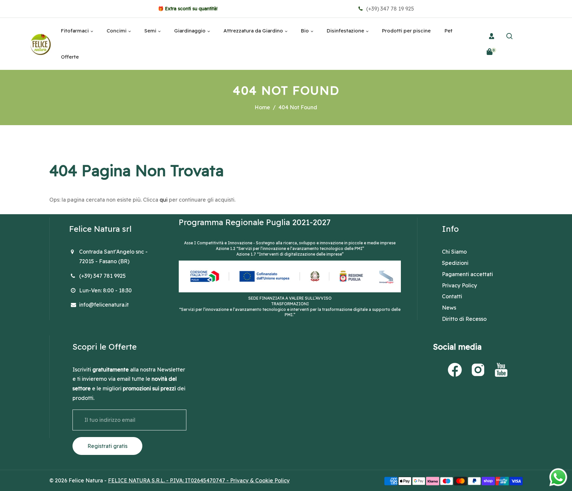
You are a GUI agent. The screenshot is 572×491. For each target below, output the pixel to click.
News (449, 307)
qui (163, 199)
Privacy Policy (459, 285)
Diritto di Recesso (464, 319)
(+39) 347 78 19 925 (389, 8)
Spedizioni (455, 263)
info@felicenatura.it (104, 304)
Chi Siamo (454, 251)
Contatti (452, 296)
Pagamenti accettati (467, 274)
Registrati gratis (107, 446)
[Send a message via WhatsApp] (558, 477)
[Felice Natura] (40, 43)
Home (262, 107)
